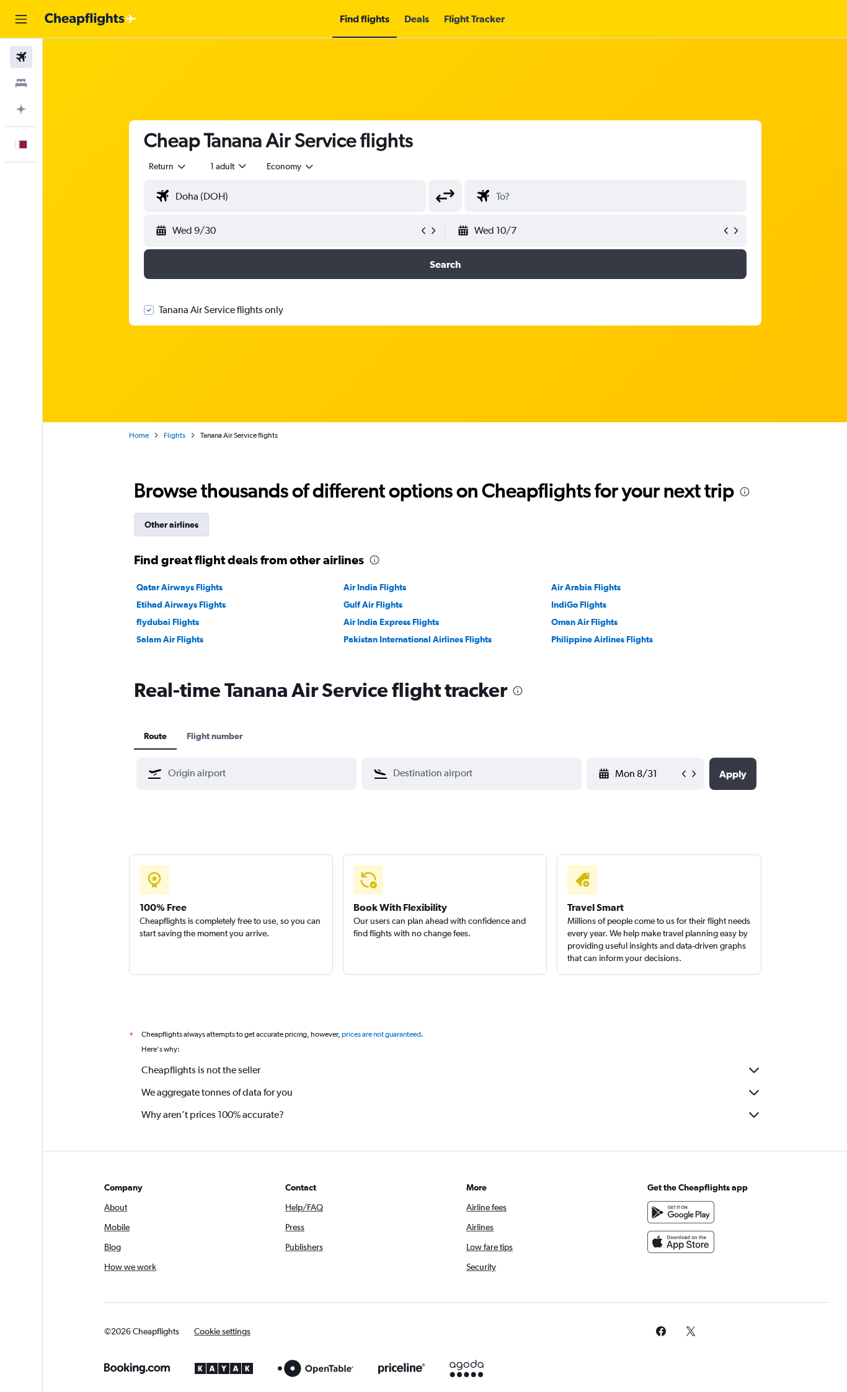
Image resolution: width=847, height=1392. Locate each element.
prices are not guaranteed (381, 1034)
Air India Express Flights (391, 622)
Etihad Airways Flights (181, 605)
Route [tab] (155, 736)
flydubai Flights (167, 622)
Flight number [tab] (214, 736)
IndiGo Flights (578, 605)
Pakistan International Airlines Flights (418, 639)
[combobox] (168, 166)
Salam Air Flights (169, 639)
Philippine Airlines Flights (602, 639)
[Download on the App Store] (680, 1242)
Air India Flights (375, 587)
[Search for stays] (21, 83)
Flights (174, 435)
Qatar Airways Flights (179, 587)
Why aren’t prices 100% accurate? (212, 1114)
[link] (661, 1331)
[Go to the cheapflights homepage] (90, 19)
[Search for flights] (21, 57)
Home (139, 435)
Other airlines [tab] (171, 525)
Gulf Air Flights (373, 605)
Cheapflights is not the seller (200, 1070)
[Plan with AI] (21, 109)
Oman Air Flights (584, 622)
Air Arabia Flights (586, 587)
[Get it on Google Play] (680, 1212)
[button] (21, 19)
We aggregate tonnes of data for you (217, 1092)
